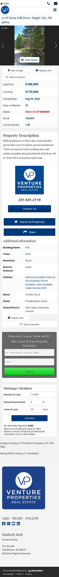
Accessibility (8, 574)
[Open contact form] (55, 3)
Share (32, 232)
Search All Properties (32, 222)
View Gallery (31, 59)
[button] (3, 45)
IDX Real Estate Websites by (15, 570)
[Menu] (54, 9)
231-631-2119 (29, 199)
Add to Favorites (17, 77)
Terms (19, 574)
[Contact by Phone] (48, 3)
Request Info (45, 70)
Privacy (28, 574)
